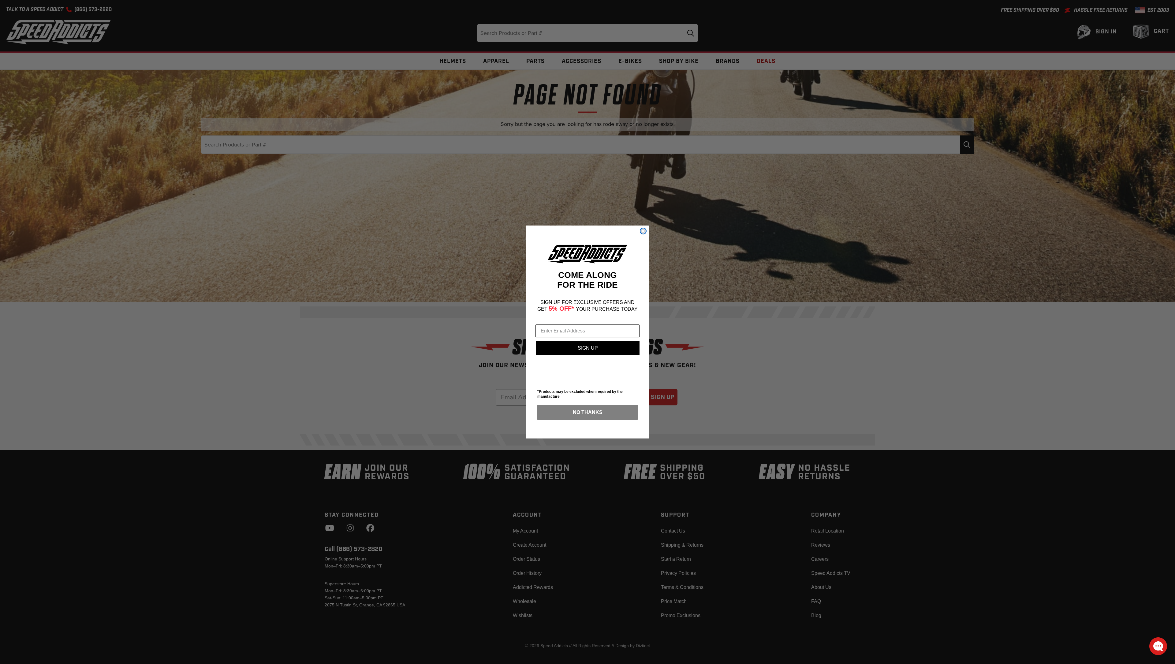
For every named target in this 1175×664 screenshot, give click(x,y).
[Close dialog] (643, 231)
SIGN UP (588, 348)
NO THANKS (587, 412)
